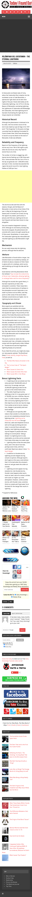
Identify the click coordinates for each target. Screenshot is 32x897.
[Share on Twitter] (19, 567)
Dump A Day (10, 878)
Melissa (15, 63)
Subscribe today (7, 659)
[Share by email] (19, 576)
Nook (18, 725)
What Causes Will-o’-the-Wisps (16, 374)
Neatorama (9, 880)
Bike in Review (10, 876)
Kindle (14, 725)
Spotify (13, 355)
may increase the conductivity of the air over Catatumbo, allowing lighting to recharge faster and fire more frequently (15, 276)
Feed (3, 357)
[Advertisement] (16, 36)
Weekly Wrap (17, 597)
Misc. (11, 601)
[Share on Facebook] (15, 567)
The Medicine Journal (12, 884)
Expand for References (10, 493)
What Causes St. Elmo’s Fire (15, 369)
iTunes (8, 355)
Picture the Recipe (11, 882)
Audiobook (25, 725)
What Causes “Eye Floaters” (18, 855)
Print (8, 725)
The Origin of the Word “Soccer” (19, 819)
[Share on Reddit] (15, 572)
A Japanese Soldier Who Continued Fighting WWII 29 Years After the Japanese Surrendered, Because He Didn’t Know (15, 848)
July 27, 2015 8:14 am (17, 613)
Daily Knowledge (21, 595)
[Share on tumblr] (15, 576)
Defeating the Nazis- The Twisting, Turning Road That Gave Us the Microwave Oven (18, 755)
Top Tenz (9, 886)
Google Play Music (21, 355)
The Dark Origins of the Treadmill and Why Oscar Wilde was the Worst (19, 788)
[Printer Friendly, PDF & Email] (27, 567)
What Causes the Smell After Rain (17, 372)
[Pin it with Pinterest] (19, 572)
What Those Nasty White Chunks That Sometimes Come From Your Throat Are (19, 805)
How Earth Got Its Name (17, 836)
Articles (5, 601)
